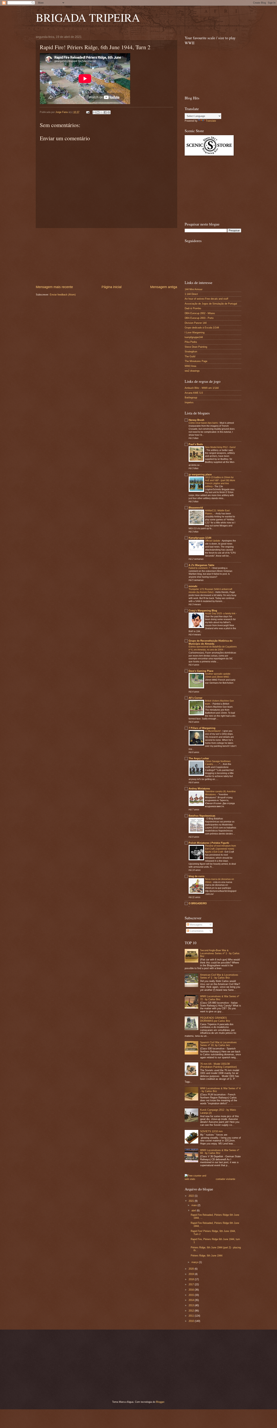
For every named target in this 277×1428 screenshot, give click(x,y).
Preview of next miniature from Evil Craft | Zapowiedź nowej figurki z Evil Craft (220, 848)
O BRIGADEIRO (198, 903)
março (195, 1262)
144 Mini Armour (193, 289)
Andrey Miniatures (199, 788)
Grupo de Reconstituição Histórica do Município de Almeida (211, 642)
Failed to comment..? (199, 568)
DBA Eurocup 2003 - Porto (199, 318)
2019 (192, 1274)
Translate (211, 120)
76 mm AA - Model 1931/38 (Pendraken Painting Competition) (218, 1065)
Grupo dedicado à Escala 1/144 (202, 327)
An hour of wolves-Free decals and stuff (206, 298)
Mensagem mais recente (54, 287)
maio (194, 1205)
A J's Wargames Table (201, 565)
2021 (192, 1200)
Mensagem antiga (163, 287)
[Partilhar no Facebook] (105, 112)
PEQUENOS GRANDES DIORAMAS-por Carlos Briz (215, 1019)
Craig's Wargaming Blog (203, 610)
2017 (192, 1284)
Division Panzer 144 (196, 322)
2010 (192, 1321)
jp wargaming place (200, 474)
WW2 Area (190, 366)
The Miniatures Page (196, 361)
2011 (192, 1315)
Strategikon (191, 351)
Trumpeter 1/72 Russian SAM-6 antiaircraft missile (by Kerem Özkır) (210, 591)
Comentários (196, 931)
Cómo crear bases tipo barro (203, 423)
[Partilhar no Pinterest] (109, 112)
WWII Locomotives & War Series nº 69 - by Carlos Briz (219, 1151)
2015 (192, 1295)
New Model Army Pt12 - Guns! (220, 447)
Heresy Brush (196, 420)
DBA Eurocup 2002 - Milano (200, 313)
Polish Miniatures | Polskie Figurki (209, 842)
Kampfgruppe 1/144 (200, 537)
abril (194, 1210)
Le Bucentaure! (213, 731)
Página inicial (112, 287)
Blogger (160, 1401)
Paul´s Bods (196, 444)
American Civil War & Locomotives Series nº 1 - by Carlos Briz (219, 976)
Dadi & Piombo (193, 308)
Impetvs (189, 402)
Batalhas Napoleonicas (202, 815)
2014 (192, 1300)
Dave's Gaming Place (201, 671)
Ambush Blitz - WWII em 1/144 (202, 388)
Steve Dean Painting (196, 346)
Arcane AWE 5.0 (194, 392)
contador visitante (225, 1179)
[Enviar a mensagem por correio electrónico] (87, 112)
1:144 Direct (191, 294)
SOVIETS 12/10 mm (211, 1131)
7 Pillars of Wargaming (202, 728)
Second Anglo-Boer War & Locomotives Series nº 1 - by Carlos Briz (220, 953)
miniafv (193, 586)
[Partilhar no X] (101, 112)
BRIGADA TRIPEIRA (88, 17)
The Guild (190, 356)
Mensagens (195, 924)
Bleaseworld (196, 507)
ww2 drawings (192, 370)
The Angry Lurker (199, 758)
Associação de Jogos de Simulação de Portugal (211, 303)
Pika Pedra (191, 342)
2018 (192, 1279)
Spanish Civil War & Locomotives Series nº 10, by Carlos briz (218, 1044)
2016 (192, 1289)
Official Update (213, 540)
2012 (192, 1310)
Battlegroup (191, 397)
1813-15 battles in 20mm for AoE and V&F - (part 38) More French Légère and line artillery (220, 482)
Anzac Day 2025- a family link (220, 613)
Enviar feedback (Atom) (63, 294)
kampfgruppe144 (194, 337)
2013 (192, 1305)
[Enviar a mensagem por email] (94, 112)
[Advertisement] (106, 256)
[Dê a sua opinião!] (98, 112)
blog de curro (196, 876)
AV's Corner (195, 697)
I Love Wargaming (194, 332)
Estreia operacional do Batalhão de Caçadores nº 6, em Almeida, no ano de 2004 (213, 648)
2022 (192, 1195)
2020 (192, 1268)
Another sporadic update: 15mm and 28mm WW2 (218, 675)
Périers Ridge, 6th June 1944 (206, 1255)
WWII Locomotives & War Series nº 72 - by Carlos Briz (219, 998)
